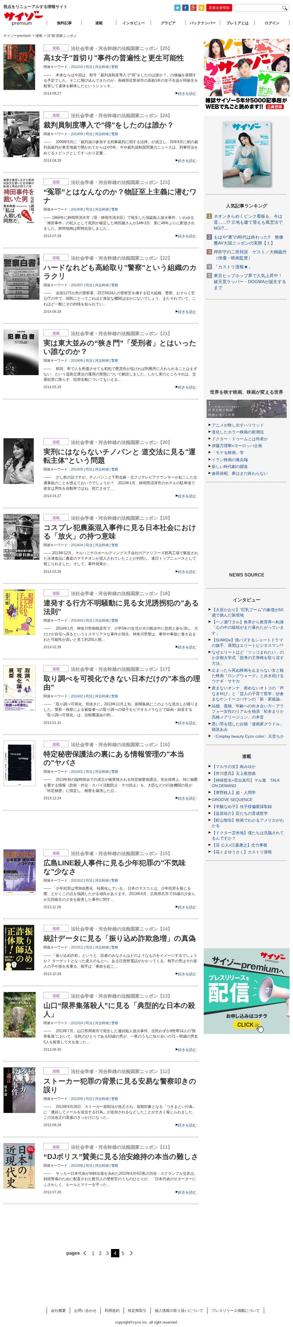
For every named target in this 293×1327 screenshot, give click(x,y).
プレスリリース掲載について (235, 1310)
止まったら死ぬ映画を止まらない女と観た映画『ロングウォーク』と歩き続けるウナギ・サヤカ (248, 675)
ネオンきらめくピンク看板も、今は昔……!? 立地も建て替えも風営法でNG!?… (248, 222)
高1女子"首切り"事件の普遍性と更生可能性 (113, 58)
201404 (77, 545)
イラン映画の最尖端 (230, 459)
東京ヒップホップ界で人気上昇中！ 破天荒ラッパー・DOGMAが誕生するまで (250, 281)
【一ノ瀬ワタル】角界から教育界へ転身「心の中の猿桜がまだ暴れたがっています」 (248, 627)
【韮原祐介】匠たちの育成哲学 (240, 813)
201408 (77, 209)
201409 (77, 134)
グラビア (168, 23)
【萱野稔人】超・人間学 (234, 792)
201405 (77, 469)
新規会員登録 (219, 8)
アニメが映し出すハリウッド (238, 425)
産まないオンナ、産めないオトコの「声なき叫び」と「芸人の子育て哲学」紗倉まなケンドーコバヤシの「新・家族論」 (248, 693)
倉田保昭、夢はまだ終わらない (240, 473)
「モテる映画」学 (228, 452)
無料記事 (64, 23)
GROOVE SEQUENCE (232, 799)
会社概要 (58, 1310)
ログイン (272, 23)
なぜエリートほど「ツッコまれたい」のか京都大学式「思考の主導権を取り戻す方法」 (248, 657)
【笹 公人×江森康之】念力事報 (239, 845)
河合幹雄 (102, 67)
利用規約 (112, 1310)
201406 (77, 361)
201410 (77, 67)
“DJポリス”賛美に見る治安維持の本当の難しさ (121, 1156)
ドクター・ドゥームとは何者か (240, 439)
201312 (77, 880)
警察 (114, 67)
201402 (77, 696)
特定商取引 (137, 1310)
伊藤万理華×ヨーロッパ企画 (237, 445)
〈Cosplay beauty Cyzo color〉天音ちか (248, 736)
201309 (77, 1099)
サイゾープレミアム (23, 18)
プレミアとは (237, 23)
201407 (77, 285)
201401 (77, 772)
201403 (77, 621)
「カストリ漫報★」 (233, 266)
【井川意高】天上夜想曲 (234, 773)
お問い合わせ (85, 1310)
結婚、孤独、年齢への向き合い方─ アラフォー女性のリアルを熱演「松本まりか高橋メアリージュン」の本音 (248, 711)
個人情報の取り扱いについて (179, 1310)
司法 (89, 67)
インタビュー (133, 23)
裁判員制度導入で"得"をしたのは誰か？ (108, 125)
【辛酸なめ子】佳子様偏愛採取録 (242, 806)
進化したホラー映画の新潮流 (238, 432)
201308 (77, 1166)
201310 (77, 1023)
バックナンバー (203, 23)
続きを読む (187, 93)
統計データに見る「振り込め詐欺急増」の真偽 (119, 938)
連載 (99, 23)
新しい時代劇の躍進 (230, 466)
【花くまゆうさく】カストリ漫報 (242, 852)
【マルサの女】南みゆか (234, 766)
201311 (77, 947)
